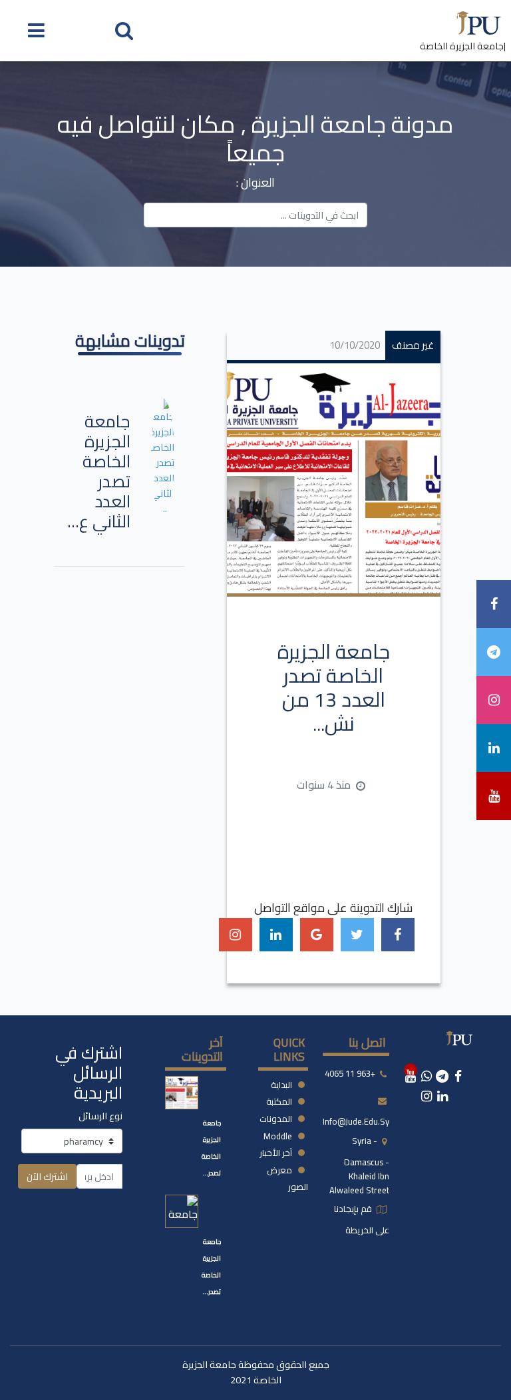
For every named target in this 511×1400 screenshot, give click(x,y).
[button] (124, 30)
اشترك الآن (47, 1176)
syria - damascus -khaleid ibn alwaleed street (359, 1165)
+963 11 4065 (350, 1073)
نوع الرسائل (100, 1115)
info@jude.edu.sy (356, 1121)
